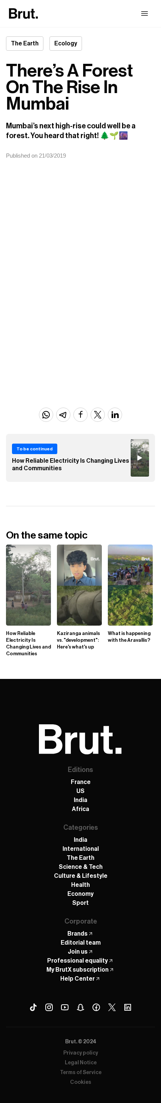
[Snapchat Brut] (80, 1007)
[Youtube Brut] (64, 1007)
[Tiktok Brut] (33, 1007)
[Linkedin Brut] (127, 1007)
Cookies (80, 1082)
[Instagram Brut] (49, 1007)
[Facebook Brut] (96, 1007)
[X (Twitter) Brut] (111, 1007)
